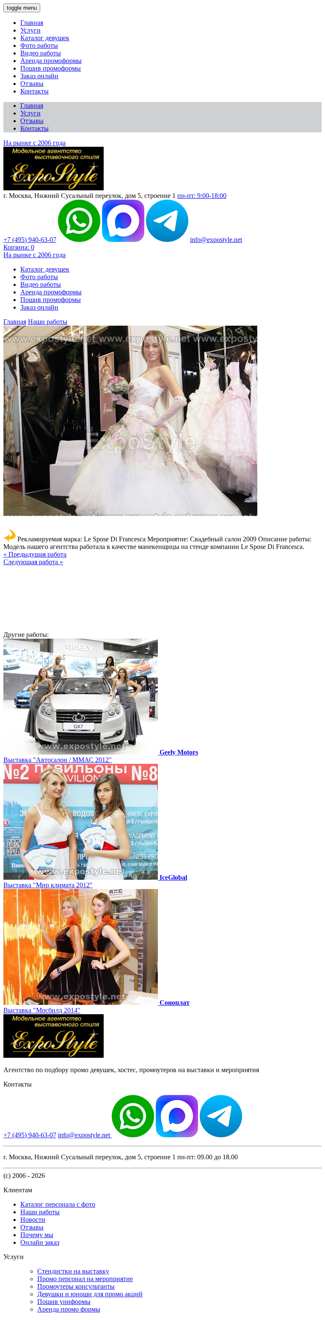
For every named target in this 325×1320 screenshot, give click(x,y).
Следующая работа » (33, 561)
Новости (32, 1219)
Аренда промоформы (51, 60)
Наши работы (47, 321)
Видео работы (40, 53)
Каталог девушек (44, 37)
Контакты (34, 91)
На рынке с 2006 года (34, 142)
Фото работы (39, 45)
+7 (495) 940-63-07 (29, 239)
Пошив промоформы (50, 68)
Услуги (30, 30)
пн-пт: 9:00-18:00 (201, 195)
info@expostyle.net (216, 239)
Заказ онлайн (39, 76)
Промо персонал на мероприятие (85, 1278)
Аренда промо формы (68, 1309)
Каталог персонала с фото (57, 1204)
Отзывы (32, 83)
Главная (31, 22)
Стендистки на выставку (73, 1271)
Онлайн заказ (39, 1242)
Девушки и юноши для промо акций (90, 1294)
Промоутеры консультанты (76, 1286)
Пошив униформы (64, 1301)
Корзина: (18, 247)
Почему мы (36, 1234)
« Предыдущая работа (34, 554)
